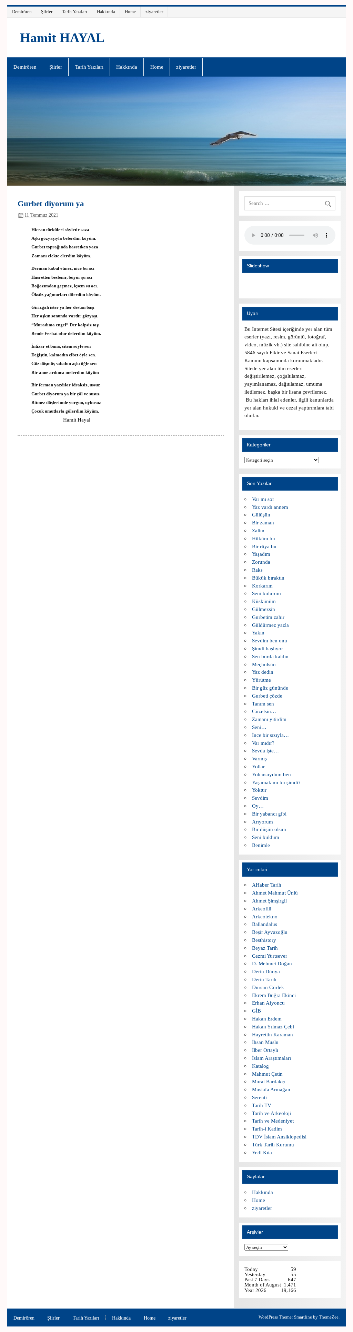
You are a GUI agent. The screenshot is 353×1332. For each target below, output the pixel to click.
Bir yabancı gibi (269, 814)
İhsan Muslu (265, 1042)
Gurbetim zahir (268, 617)
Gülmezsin (263, 609)
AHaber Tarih (266, 885)
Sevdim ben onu (269, 640)
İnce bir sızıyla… (270, 735)
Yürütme (261, 680)
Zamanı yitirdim (269, 719)
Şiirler (46, 11)
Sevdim (260, 798)
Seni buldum (265, 837)
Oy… (258, 806)
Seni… (259, 727)
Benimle (261, 845)
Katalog (260, 1066)
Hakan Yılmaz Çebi (273, 1026)
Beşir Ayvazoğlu (270, 932)
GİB (256, 1011)
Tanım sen (263, 704)
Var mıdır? (263, 743)
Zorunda (261, 562)
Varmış (259, 758)
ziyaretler (154, 11)
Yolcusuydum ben (271, 774)
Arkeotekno (265, 916)
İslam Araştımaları (271, 1058)
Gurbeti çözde (267, 696)
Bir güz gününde (270, 688)
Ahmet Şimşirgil (269, 901)
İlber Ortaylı (265, 1050)
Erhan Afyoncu (268, 1003)
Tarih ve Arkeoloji (271, 1113)
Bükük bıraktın (268, 578)
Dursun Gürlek (268, 987)
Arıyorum (262, 822)
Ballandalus (264, 924)
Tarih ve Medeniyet (273, 1121)
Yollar (258, 766)
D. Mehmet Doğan (272, 963)
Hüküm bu (263, 538)
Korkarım (262, 586)
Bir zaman (263, 522)
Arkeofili (261, 908)
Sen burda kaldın (270, 656)
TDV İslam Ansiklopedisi (279, 1136)
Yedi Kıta (262, 1152)
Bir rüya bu (264, 546)
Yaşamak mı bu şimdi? (276, 782)
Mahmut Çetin (267, 1074)
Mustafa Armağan (271, 1089)
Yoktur (259, 790)
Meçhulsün (264, 664)
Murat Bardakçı (268, 1081)
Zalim (258, 530)
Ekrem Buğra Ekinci (274, 995)
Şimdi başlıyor (267, 648)
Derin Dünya (266, 971)
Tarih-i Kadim (267, 1129)
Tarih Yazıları (74, 11)
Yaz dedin (262, 672)
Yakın (258, 632)
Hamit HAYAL (62, 37)
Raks (257, 570)
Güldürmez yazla (270, 625)
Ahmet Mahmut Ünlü (275, 893)
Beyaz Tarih (265, 948)
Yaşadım (261, 554)
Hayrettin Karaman (272, 1034)
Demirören (22, 11)
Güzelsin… (264, 711)
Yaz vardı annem (270, 507)
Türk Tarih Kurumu (273, 1144)
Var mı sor (263, 499)
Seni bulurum (266, 593)
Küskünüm (264, 601)
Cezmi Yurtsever (269, 956)
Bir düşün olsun (269, 829)
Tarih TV (261, 1105)
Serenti (259, 1097)
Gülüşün (261, 514)
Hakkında (106, 11)
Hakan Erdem (267, 1019)
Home (130, 11)
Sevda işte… (265, 750)
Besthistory (264, 940)
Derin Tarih (264, 979)
